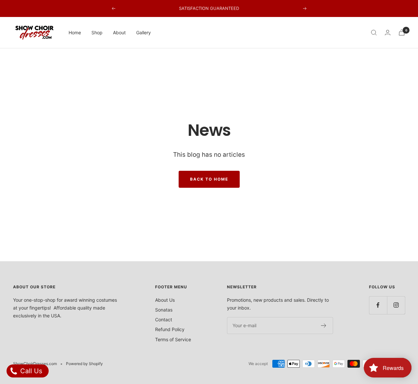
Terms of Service (173, 339)
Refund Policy (170, 329)
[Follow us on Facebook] (378, 305)
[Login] (388, 32)
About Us (165, 300)
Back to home (209, 179)
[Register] (324, 325)
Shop (97, 32)
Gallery (143, 32)
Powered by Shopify (84, 363)
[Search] (374, 33)
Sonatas (163, 309)
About (119, 32)
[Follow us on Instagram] (396, 305)
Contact (163, 319)
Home (75, 32)
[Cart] (401, 32)
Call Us (30, 371)
